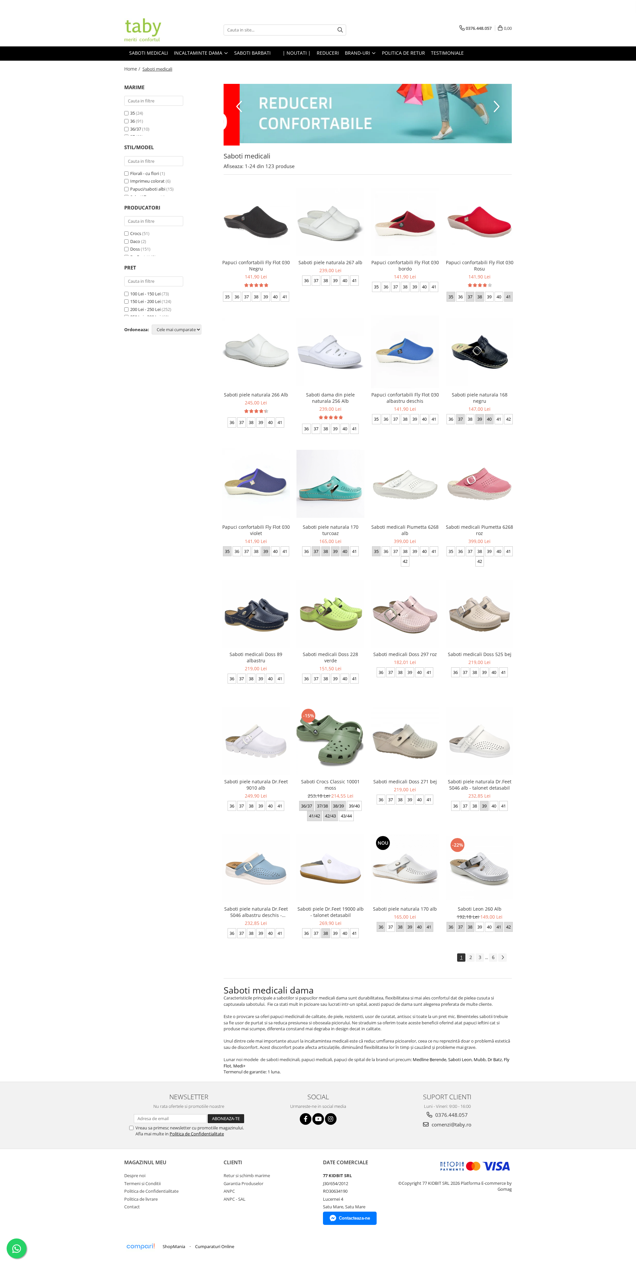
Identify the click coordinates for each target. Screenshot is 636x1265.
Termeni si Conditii (142, 1183)
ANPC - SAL (234, 1199)
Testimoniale (447, 53)
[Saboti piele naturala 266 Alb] (256, 352)
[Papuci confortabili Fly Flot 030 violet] (256, 484)
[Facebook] (305, 1119)
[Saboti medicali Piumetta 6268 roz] (479, 484)
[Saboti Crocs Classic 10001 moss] (330, 741)
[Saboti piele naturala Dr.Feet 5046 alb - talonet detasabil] (479, 741)
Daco (135, 241)
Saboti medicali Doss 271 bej (405, 781)
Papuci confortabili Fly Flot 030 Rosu (479, 265)
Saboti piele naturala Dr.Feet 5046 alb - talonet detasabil (479, 784)
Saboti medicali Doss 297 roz (405, 654)
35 (132, 113)
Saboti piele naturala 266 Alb (256, 395)
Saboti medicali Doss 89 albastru (256, 657)
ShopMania (174, 1246)
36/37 (135, 129)
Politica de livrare (141, 1199)
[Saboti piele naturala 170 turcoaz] (330, 484)
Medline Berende (429, 1059)
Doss (135, 249)
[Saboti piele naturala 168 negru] (479, 352)
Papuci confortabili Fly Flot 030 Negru (256, 265)
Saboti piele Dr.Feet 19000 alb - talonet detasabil (330, 912)
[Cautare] (340, 30)
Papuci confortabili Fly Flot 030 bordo (405, 265)
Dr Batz (495, 1059)
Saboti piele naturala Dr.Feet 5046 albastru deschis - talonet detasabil (256, 912)
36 (132, 121)
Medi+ (239, 1066)
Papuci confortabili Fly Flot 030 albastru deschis (405, 398)
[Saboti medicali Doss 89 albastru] (256, 614)
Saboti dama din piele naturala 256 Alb (330, 398)
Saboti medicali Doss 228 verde (330, 657)
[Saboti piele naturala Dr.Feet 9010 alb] (256, 741)
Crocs (135, 233)
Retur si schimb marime (247, 1175)
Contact (132, 1207)
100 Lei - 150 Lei (145, 294)
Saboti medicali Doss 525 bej (479, 654)
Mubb (480, 1059)
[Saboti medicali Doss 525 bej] (479, 614)
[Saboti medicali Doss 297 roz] (405, 614)
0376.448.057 (451, 1115)
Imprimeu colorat (147, 181)
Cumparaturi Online (214, 1246)
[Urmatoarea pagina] (502, 957)
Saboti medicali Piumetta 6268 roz (479, 530)
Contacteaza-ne (354, 1218)
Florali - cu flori (144, 173)
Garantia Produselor (243, 1183)
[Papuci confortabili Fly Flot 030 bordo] (405, 222)
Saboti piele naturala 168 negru (479, 398)
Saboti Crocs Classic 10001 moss (330, 784)
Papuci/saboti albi (147, 189)
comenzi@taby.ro (450, 1124)
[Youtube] (318, 1119)
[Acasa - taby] (157, 29)
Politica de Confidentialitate (197, 1134)
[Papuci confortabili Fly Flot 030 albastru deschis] (405, 351)
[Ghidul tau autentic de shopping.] (140, 1246)
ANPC (229, 1191)
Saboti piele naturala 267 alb (330, 262)
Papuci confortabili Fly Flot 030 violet (256, 530)
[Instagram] (331, 1119)
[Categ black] (368, 113)
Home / (132, 69)
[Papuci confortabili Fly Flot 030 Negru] (256, 222)
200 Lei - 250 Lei (145, 309)
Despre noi (134, 1175)
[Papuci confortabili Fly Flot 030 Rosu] (479, 222)
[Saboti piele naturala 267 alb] (330, 222)
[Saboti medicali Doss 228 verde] (330, 614)
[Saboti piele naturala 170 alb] (405, 868)
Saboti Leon (460, 1059)
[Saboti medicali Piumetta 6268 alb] (405, 484)
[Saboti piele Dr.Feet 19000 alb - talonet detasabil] (330, 868)
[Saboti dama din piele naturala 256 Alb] (330, 352)
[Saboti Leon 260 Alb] (479, 868)
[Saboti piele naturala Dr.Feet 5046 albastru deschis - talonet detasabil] (256, 868)
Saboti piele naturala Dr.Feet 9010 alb (256, 784)
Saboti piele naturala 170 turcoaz (330, 530)
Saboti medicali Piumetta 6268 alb (405, 530)
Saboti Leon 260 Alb (480, 909)
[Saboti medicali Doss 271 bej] (405, 741)
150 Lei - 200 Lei (145, 301)
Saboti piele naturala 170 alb (405, 909)
